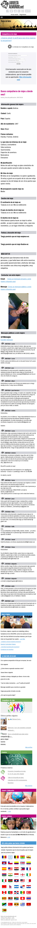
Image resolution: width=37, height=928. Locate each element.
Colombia (16, 864)
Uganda (16, 906)
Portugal (10, 894)
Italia (4, 882)
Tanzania (4, 906)
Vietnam (28, 906)
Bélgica (16, 859)
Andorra (4, 859)
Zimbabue (4, 912)
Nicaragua (16, 888)
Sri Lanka (4, 900)
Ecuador (28, 864)
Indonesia (16, 876)
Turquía (10, 906)
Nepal (10, 888)
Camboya (4, 864)
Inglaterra (22, 876)
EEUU (10, 870)
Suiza (22, 900)
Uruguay (22, 906)
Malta (29, 882)
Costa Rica (22, 864)
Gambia (4, 876)
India (10, 876)
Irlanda (28, 876)
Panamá (22, 888)
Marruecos (4, 888)
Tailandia (28, 900)
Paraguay (29, 888)
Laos (16, 882)
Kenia (10, 882)
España (4, 870)
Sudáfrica (16, 900)
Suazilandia (10, 900)
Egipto (16, 870)
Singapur (28, 894)
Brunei (28, 859)
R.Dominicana (16, 894)
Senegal (22, 894)
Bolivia (22, 859)
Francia (28, 870)
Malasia (22, 882)
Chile (10, 864)
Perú (4, 894)
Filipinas (22, 870)
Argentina (10, 859)
